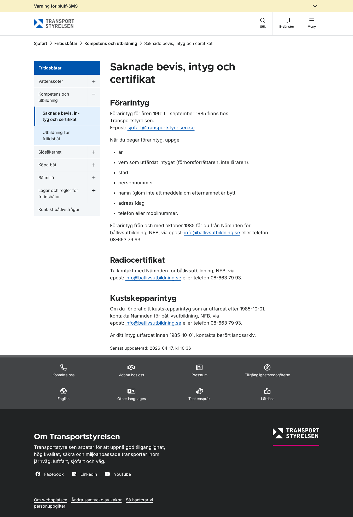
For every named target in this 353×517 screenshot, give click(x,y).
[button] (263, 23)
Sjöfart (40, 43)
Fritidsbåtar (65, 43)
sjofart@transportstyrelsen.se (161, 127)
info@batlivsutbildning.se (212, 232)
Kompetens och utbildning (110, 43)
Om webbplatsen (50, 499)
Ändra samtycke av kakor (96, 499)
